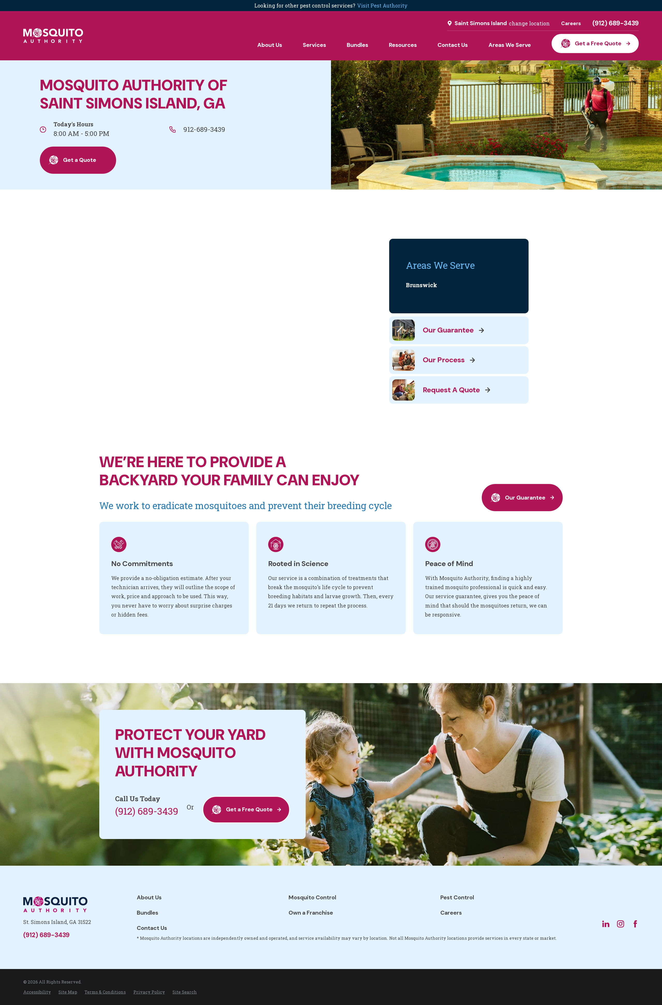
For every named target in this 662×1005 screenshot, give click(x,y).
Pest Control (457, 897)
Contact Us (152, 928)
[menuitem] (459, 285)
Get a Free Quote (598, 43)
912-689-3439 (204, 129)
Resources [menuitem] (403, 45)
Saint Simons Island (481, 23)
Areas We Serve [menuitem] (509, 45)
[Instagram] (620, 923)
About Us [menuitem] (269, 45)
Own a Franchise (311, 912)
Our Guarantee (525, 497)
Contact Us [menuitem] (453, 45)
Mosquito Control (312, 897)
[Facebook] (635, 923)
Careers (571, 23)
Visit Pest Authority (382, 5)
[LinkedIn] (605, 923)
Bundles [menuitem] (357, 45)
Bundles (147, 912)
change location (529, 23)
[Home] (53, 35)
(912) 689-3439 (615, 23)
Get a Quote (79, 160)
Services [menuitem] (314, 45)
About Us (149, 897)
